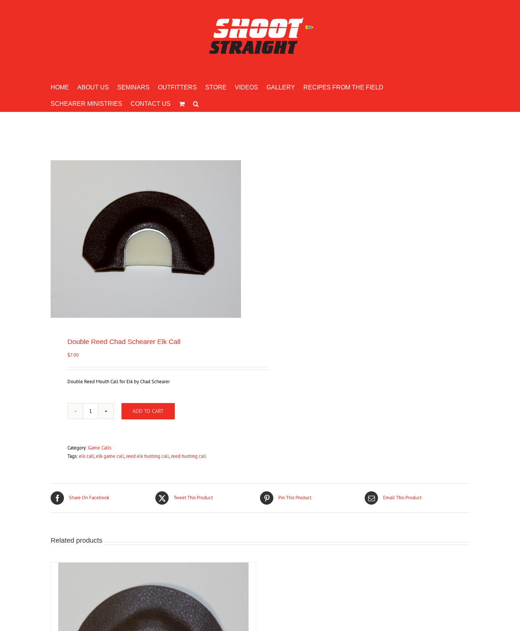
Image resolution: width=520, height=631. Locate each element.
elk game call (110, 456)
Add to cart (148, 411)
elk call (86, 456)
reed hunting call (188, 456)
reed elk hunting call (147, 456)
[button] (196, 103)
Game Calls (99, 448)
